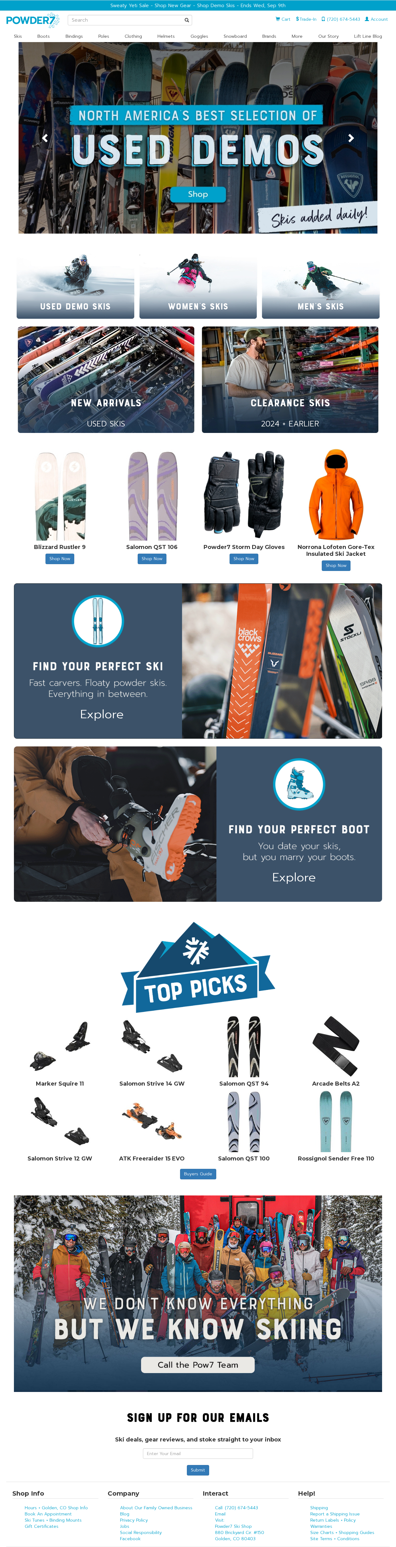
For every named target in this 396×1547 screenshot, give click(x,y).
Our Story (328, 36)
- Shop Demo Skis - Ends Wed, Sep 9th (238, 5)
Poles (103, 36)
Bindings (74, 36)
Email (220, 1514)
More (297, 36)
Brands (269, 36)
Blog (124, 1514)
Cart (285, 19)
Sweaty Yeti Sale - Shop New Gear (150, 5)
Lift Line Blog (368, 36)
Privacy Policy (134, 1520)
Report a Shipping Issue (335, 1514)
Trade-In (307, 19)
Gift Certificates (41, 1526)
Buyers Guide (198, 1174)
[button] (45, 138)
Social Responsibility (141, 1532)
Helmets (166, 36)
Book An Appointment (48, 1514)
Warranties (321, 1526)
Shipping (319, 1508)
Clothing (133, 36)
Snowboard (235, 36)
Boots (43, 36)
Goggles (199, 36)
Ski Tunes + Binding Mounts (53, 1520)
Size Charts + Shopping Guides (342, 1532)
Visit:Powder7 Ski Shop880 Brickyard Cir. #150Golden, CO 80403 (239, 1529)
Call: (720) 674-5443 (236, 1508)
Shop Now (60, 558)
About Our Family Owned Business (156, 1508)
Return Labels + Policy (333, 1520)
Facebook (130, 1539)
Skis (18, 36)
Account (378, 19)
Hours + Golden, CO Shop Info (56, 1508)
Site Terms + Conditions (334, 1539)
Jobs (124, 1526)
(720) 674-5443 (342, 19)
